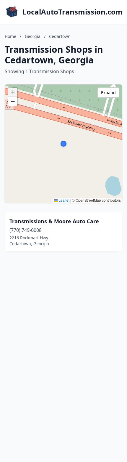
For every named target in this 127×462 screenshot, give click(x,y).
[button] (63, 144)
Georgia (32, 36)
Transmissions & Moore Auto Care (54, 221)
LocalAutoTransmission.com (72, 12)
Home (10, 36)
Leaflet (63, 200)
